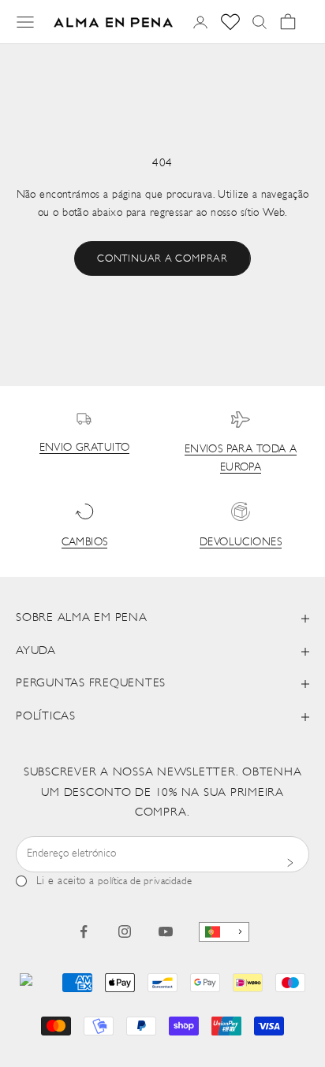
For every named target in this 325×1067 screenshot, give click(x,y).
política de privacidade (145, 881)
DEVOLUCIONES (241, 542)
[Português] (224, 932)
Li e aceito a (114, 881)
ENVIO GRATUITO (84, 448)
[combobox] (224, 932)
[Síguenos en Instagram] (125, 931)
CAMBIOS (85, 542)
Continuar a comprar (162, 259)
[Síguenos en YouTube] (166, 931)
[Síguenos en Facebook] (84, 931)
